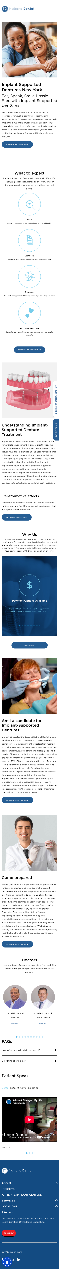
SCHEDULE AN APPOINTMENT (17, 144)
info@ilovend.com (12, 1252)
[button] (7, 1262)
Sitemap (7, 1212)
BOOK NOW (9, 1233)
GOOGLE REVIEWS (18, 1088)
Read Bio (15, 1023)
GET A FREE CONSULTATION (16, 517)
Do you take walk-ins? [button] (13, 1061)
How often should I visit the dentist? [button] (21, 1050)
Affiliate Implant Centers (22, 1194)
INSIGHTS (8, 1189)
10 (42, 1036)
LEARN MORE (29, 645)
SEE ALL (6, 1148)
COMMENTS (33, 1088)
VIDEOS (5, 1088)
